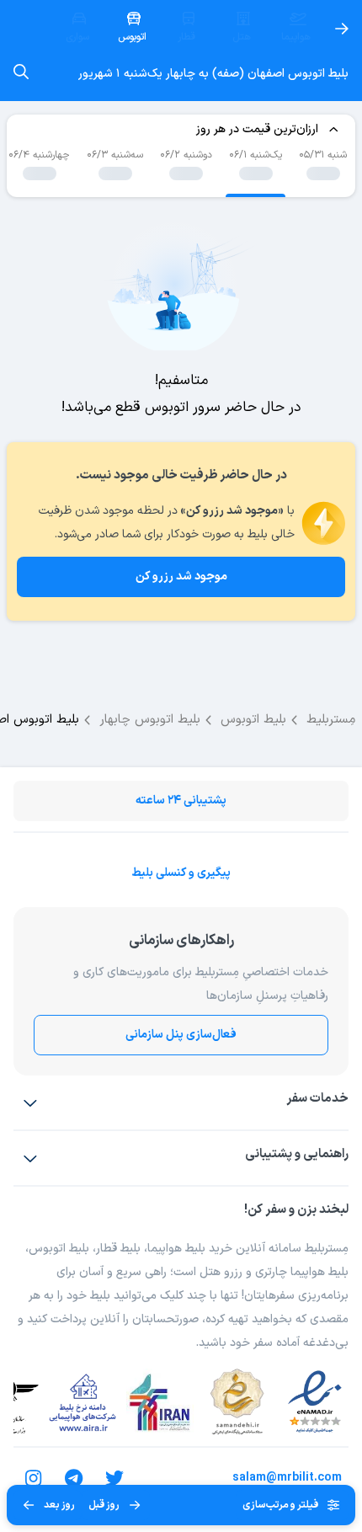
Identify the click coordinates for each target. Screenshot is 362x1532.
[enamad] (315, 1402)
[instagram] (33, 1478)
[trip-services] (30, 1102)
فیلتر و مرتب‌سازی (280, 1505)
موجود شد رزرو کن (181, 576)
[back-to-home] (342, 28)
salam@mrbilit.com (287, 1478)
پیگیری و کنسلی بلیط (181, 873)
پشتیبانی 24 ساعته (181, 800)
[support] (30, 1158)
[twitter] (114, 1478)
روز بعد (59, 1505)
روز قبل (104, 1505)
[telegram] (74, 1478)
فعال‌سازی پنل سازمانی (181, 1035)
